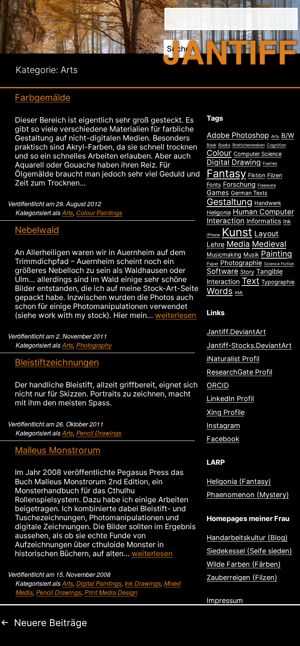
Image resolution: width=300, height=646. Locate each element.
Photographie (241, 263)
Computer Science (258, 153)
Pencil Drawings (98, 432)
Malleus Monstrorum (57, 450)
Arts (67, 212)
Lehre (216, 244)
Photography (94, 345)
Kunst (237, 232)
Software (222, 271)
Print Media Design (111, 592)
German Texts (249, 192)
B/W (287, 135)
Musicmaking (224, 254)
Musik (251, 254)
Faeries (270, 163)
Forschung (239, 184)
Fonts (214, 184)
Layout (266, 233)
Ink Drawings (143, 583)
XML (239, 292)
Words (220, 291)
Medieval (269, 244)
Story (247, 271)
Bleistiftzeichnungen (57, 362)
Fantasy (226, 173)
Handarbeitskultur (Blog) (247, 538)
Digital (218, 162)
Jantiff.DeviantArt (236, 332)
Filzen (274, 175)
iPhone (213, 234)
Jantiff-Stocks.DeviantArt (249, 345)
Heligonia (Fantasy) (239, 481)
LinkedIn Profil (230, 398)
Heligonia (219, 212)
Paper (212, 263)
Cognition (276, 145)
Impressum (225, 600)
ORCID (218, 385)
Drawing (246, 162)
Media (238, 244)
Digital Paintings (98, 583)
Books (224, 145)
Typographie (278, 281)
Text (250, 281)
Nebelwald (37, 230)
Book (211, 145)
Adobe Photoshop (238, 135)
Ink (287, 221)
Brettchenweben (248, 145)
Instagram (223, 425)
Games (218, 192)
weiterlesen (175, 315)
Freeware (266, 185)
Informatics (263, 221)
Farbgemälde (42, 97)
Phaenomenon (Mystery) (248, 495)
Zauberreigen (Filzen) (242, 577)
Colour (219, 153)
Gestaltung (229, 201)
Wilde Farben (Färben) (244, 564)
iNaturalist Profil (233, 359)
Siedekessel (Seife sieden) (249, 551)
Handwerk (267, 203)
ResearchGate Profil (239, 372)
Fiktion (256, 175)
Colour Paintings (99, 212)
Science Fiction (279, 263)
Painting (276, 254)
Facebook (223, 439)
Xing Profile (226, 412)
